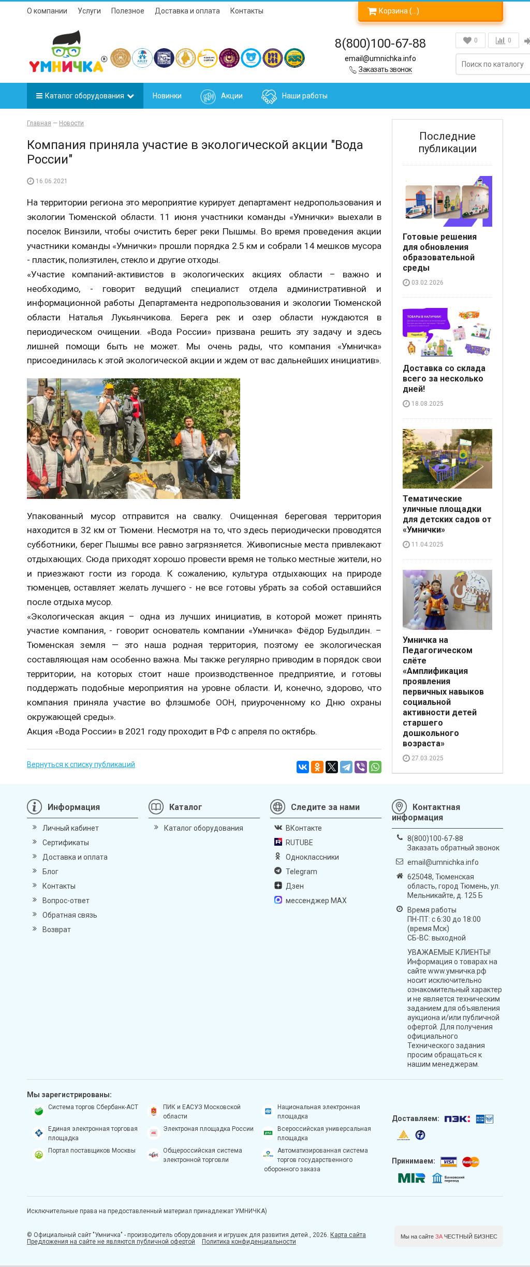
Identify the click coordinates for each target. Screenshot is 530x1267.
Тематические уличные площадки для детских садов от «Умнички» (447, 514)
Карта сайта (348, 1235)
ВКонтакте (304, 828)
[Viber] (361, 767)
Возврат (56, 929)
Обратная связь (69, 915)
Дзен (295, 886)
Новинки (167, 96)
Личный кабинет (70, 828)
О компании (47, 11)
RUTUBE (299, 842)
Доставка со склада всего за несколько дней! (444, 378)
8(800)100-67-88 (380, 43)
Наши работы (305, 96)
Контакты (246, 11)
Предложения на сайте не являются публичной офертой (111, 1241)
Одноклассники (312, 857)
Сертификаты (65, 842)
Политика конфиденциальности (249, 1241)
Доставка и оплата (187, 11)
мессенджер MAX (316, 900)
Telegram (301, 871)
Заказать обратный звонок (453, 848)
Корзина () (399, 11)
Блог (50, 871)
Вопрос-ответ (66, 900)
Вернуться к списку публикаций (81, 764)
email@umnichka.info (380, 58)
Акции (232, 96)
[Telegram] (346, 767)
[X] (332, 767)
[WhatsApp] (375, 767)
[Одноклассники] (317, 767)
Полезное (127, 11)
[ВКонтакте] (303, 767)
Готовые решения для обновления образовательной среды (440, 252)
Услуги (89, 11)
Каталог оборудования (84, 96)
